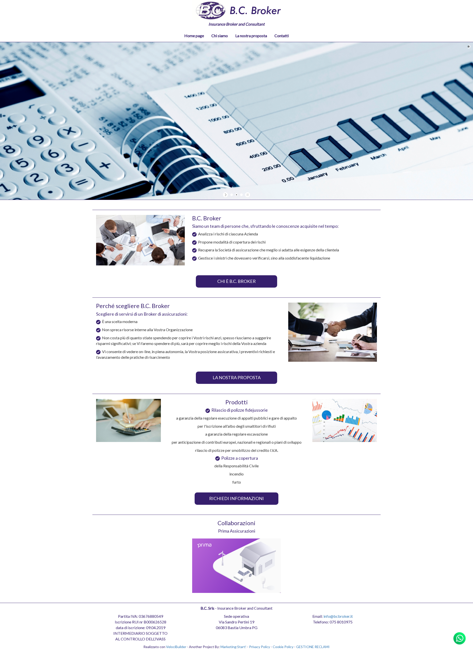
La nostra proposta (251, 35)
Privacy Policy (259, 647)
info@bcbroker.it (338, 616)
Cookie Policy (283, 647)
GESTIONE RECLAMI (313, 647)
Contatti (281, 35)
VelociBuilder (176, 647)
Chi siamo (219, 35)
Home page (194, 35)
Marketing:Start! (233, 647)
